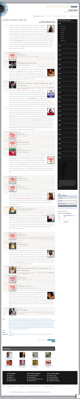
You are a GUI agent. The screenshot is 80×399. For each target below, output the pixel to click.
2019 (59, 74)
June (62, 36)
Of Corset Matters (32, 377)
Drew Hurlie (31, 321)
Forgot (63, 193)
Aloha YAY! (10, 377)
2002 (59, 153)
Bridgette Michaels (35, 320)
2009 (59, 120)
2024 (59, 50)
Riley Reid (27, 326)
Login (59, 193)
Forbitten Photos (32, 380)
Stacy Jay (13, 327)
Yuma (28, 328)
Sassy (34, 326)
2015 (59, 92)
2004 (59, 144)
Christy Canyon (46, 320)
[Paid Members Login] (68, 222)
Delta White (22, 321)
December (11, 332)
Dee (18, 321)
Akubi (16, 319)
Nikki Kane (44, 324)
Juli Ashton (42, 323)
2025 (59, 46)
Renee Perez (22, 326)
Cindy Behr (52, 320)
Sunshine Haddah (25, 327)
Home (3, 386)
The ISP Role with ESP (53, 377)
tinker (53, 341)
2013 (59, 102)
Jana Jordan (15, 323)
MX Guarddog (21, 392)
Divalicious (26, 321)
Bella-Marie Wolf (23, 320)
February (63, 28)
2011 (59, 111)
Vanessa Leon (41, 327)
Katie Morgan (47, 323)
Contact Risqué (22, 386)
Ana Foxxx (29, 319)
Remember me (62, 203)
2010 (59, 116)
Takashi (31, 327)
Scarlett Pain (38, 326)
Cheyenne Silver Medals (33, 375)
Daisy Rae (14, 321)
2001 (59, 158)
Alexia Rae (20, 319)
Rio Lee (31, 326)
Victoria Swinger (12, 328)
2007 (59, 130)
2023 (59, 55)
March (62, 30)
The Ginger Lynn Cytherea (54, 380)
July (62, 38)
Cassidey (41, 320)
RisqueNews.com (49, 334)
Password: (60, 200)
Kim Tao (18, 324)
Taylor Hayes (35, 327)
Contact (64, 16)
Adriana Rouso (11, 319)
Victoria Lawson (51, 327)
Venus (46, 327)
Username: (60, 198)
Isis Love (50, 321)
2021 (9, 330)
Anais (33, 319)
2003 (59, 148)
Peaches (13, 326)
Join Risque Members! (73, 16)
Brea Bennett (28, 320)
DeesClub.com (21, 334)
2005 (59, 139)
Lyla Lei (28, 324)
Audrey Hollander (15, 320)
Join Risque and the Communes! (34, 386)
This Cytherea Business (53, 379)
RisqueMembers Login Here (48, 386)
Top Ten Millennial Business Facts (35, 379)
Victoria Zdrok (18, 328)
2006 (59, 134)
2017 (59, 83)
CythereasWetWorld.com (13, 334)
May (62, 34)
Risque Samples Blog (12, 386)
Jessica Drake (37, 323)
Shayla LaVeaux (48, 326)
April (62, 32)
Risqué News (73, 10)
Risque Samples (57, 16)
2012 (59, 106)
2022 (59, 60)
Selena (43, 326)
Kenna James (13, 324)
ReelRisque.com (42, 334)
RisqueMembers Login (38, 16)
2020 (59, 69)
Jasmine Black (20, 323)
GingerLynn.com (27, 334)
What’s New (49, 16)
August (62, 40)
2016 (59, 88)
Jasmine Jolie (25, 323)
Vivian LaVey (23, 328)
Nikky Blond (48, 324)
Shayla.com (11, 335)
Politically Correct (12, 380)
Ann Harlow (47, 319)
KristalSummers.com (35, 334)
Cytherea (10, 321)
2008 (59, 125)
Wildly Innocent (11, 379)
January (62, 26)
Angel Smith (42, 319)
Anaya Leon (37, 319)
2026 (59, 23)
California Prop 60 (52, 375)
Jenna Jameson (31, 323)
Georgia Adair (40, 321)
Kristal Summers (23, 324)
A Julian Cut (11, 375)
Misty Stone (38, 324)
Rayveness (17, 326)
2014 (59, 97)
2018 (59, 78)
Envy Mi (35, 321)
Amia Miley (24, 319)
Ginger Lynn (46, 321)
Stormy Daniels (18, 327)
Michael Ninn (33, 324)
